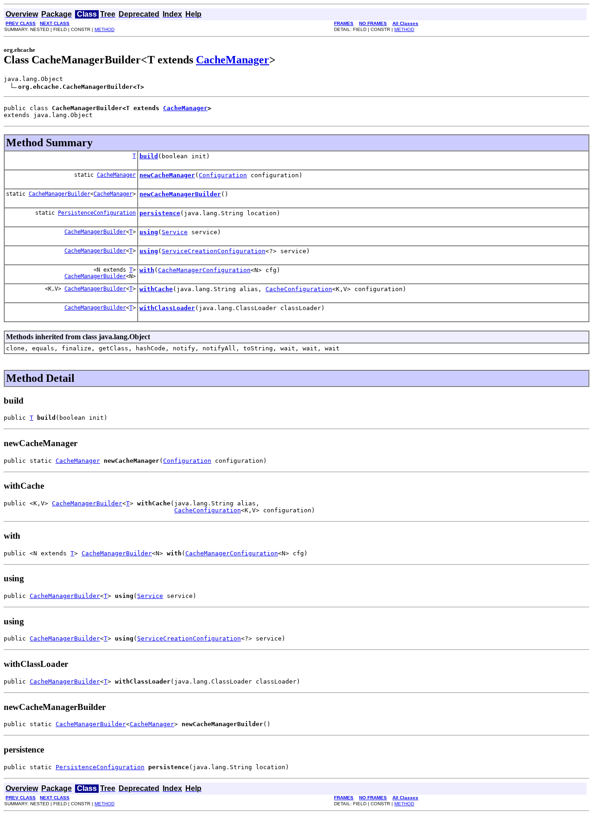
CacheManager (232, 60)
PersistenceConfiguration (97, 213)
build (148, 156)
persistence (159, 213)
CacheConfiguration (298, 289)
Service (175, 232)
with (146, 270)
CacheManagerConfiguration (204, 270)
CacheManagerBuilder (59, 194)
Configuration (223, 175)
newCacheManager (167, 175)
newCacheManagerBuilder (180, 194)
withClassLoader (167, 308)
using (148, 232)
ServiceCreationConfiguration (213, 251)
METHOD (104, 29)
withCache (156, 289)
